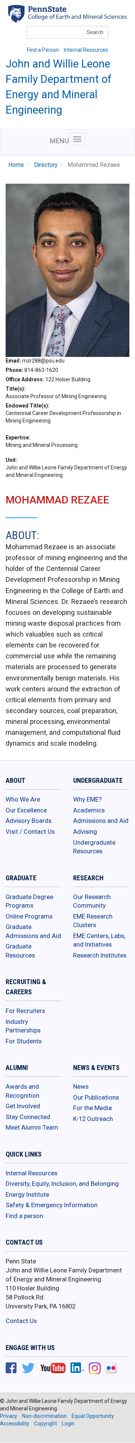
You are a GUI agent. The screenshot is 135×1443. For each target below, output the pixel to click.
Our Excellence (26, 810)
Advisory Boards (28, 820)
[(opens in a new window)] (11, 1368)
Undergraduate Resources (94, 847)
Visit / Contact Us (30, 831)
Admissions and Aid (101, 820)
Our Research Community (92, 901)
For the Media (92, 1108)
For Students (24, 1041)
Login (68, 1424)
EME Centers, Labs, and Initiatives (99, 940)
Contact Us (21, 1321)
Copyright (45, 1424)
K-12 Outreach (93, 1118)
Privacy (8, 1416)
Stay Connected (28, 1117)
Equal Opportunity (93, 1416)
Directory (45, 165)
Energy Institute (27, 1194)
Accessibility (14, 1424)
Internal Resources (86, 50)
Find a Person (43, 50)
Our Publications (96, 1097)
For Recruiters (25, 1010)
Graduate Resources (20, 951)
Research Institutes (99, 955)
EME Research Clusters (92, 921)
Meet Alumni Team (32, 1127)
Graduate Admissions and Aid (33, 931)
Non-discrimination (44, 1416)
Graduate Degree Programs (29, 901)
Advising (85, 831)
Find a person (24, 1216)
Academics (89, 810)
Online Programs (29, 916)
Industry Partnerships (23, 1026)
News (80, 1086)
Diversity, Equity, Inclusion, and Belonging (62, 1183)
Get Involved (23, 1106)
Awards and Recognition (22, 1091)
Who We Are (23, 799)
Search (95, 32)
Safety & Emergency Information (52, 1205)
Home (16, 165)
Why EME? (87, 799)
